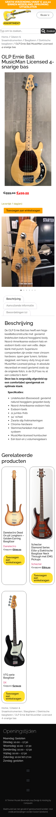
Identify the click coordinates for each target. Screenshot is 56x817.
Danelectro (9, 546)
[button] (5, 252)
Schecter (36, 564)
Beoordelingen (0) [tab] (16, 312)
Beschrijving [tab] (13, 298)
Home (5, 37)
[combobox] (20, 31)
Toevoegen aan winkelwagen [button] (13, 560)
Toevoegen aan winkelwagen (23, 210)
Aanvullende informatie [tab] (20, 305)
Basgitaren (30, 40)
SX (4, 682)
